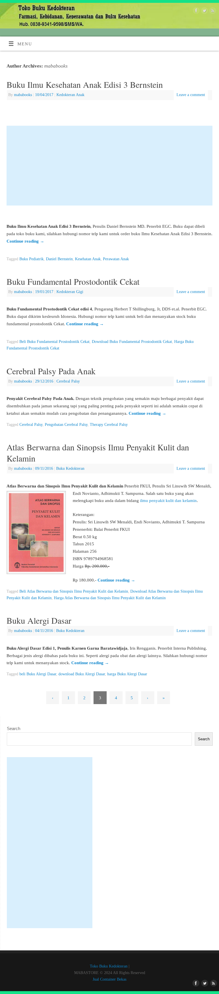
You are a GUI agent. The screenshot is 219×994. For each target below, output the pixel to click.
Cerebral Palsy (68, 381)
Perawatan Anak (116, 259)
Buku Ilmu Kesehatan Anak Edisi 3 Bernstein (85, 84)
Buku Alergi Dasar (39, 620)
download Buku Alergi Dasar (81, 674)
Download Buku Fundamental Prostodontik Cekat (132, 342)
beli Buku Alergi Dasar (37, 674)
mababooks (56, 66)
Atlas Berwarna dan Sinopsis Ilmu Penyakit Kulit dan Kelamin (98, 452)
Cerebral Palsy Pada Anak (51, 371)
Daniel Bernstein (59, 259)
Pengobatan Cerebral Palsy (66, 424)
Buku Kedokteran (70, 468)
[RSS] (212, 11)
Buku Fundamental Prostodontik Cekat (73, 281)
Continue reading (25, 241)
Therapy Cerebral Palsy (109, 424)
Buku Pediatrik (31, 259)
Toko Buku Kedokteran (108, 966)
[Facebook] (195, 11)
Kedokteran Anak (70, 95)
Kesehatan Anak (88, 259)
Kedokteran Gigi (69, 292)
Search (13, 728)
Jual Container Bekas (109, 979)
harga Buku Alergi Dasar (127, 674)
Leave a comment (191, 95)
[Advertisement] (109, 166)
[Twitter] (204, 11)
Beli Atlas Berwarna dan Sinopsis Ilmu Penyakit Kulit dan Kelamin (73, 591)
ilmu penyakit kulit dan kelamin (168, 500)
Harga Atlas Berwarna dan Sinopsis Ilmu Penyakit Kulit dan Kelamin (110, 598)
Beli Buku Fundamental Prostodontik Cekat (54, 342)
